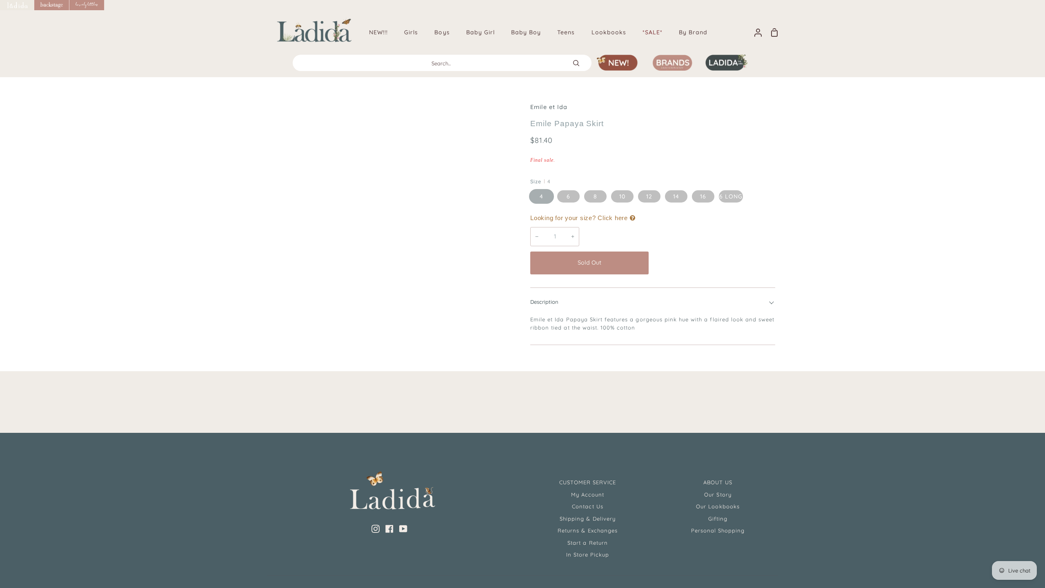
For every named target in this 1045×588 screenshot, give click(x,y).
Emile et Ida (548, 107)
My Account (587, 494)
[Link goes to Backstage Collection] (51, 5)
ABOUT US (717, 482)
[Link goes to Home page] (17, 5)
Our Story (717, 494)
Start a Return (587, 542)
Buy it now (714, 262)
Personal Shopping (718, 530)
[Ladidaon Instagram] (375, 529)
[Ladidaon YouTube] (403, 529)
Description (544, 301)
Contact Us (587, 506)
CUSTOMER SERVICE (587, 482)
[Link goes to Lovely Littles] (86, 5)
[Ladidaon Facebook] (389, 529)
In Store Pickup (587, 554)
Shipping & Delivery (588, 518)
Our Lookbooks (718, 506)
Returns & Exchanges (588, 530)
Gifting (717, 518)
